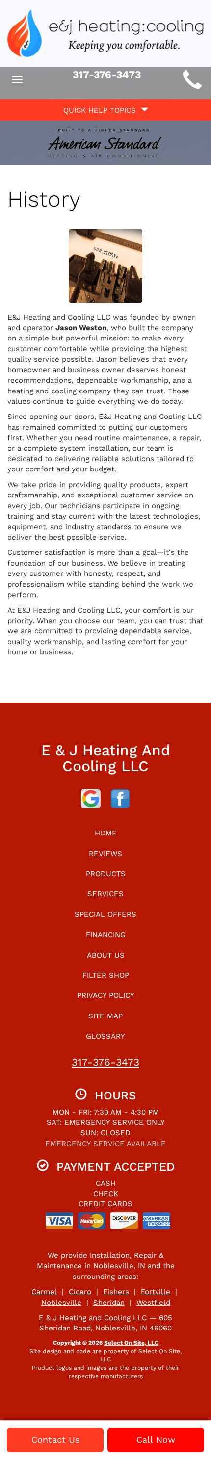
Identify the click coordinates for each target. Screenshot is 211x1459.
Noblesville (61, 1302)
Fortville (155, 1291)
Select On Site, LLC (131, 1342)
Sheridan (109, 1302)
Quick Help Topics (102, 110)
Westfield (153, 1302)
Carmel (44, 1291)
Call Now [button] (155, 1439)
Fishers (116, 1291)
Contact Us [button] (55, 1439)
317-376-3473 (105, 1062)
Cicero (80, 1291)
